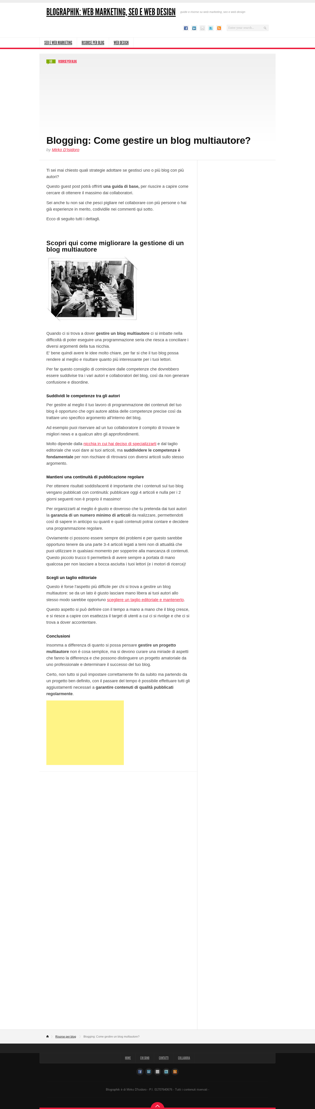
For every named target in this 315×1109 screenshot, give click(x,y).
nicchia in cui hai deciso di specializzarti (119, 443)
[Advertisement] (157, 100)
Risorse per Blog (93, 42)
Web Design (121, 42)
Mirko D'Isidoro (65, 149)
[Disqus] (118, 835)
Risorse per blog (67, 61)
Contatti (164, 1058)
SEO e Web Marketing (58, 42)
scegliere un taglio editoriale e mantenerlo (145, 599)
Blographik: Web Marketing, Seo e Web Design (111, 12)
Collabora (184, 1058)
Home (49, 1036)
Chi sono (144, 1058)
